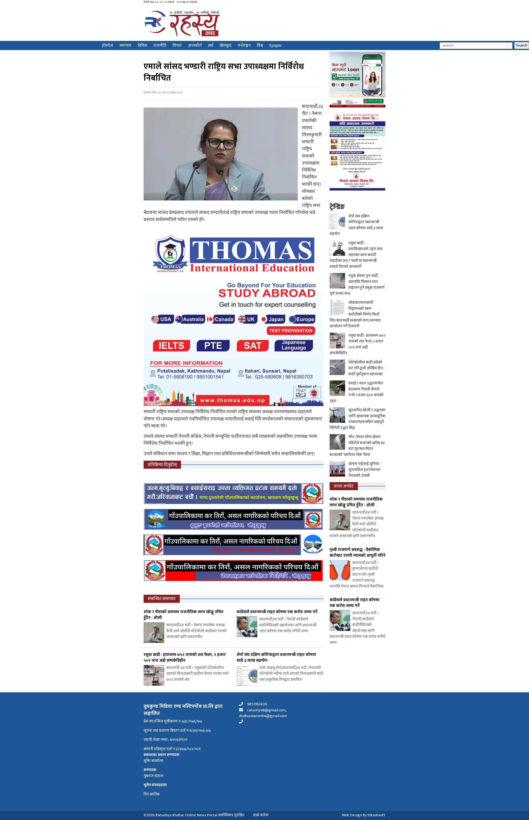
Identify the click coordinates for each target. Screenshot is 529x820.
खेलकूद (225, 45)
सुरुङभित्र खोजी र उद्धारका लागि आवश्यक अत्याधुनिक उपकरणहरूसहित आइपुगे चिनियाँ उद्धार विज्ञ (357, 419)
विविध (142, 45)
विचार (177, 45)
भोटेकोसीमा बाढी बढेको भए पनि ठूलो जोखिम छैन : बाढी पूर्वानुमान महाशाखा (366, 368)
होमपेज (107, 45)
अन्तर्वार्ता (195, 45)
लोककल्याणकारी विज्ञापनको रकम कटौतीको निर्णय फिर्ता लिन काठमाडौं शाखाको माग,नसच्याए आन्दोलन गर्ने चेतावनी (355, 314)
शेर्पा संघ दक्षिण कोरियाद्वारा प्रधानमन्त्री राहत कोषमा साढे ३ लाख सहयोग (356, 225)
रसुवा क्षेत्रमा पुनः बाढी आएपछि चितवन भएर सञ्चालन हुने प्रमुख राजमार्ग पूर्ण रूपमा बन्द (357, 285)
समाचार (125, 45)
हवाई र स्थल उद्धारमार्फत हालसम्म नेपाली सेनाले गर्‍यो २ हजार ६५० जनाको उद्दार (357, 392)
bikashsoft (376, 815)
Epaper (275, 45)
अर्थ (210, 45)
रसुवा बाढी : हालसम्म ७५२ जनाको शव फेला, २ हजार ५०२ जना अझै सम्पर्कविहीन (357, 344)
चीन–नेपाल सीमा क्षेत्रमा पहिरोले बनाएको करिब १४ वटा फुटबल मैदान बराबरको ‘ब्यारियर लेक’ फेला (357, 446)
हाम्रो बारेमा (261, 815)
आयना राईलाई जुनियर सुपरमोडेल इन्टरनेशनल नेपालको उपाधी (364, 470)
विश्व (260, 45)
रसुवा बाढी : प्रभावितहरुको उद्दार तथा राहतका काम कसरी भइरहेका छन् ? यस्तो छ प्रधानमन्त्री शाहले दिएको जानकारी (356, 255)
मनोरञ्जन (244, 45)
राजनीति (159, 45)
